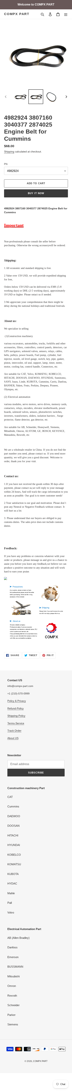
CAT (10, 796)
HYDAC (12, 883)
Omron (11, 985)
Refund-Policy (15, 708)
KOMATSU (14, 864)
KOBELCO (14, 854)
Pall (9, 902)
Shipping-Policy (16, 715)
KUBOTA (13, 874)
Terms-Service (15, 723)
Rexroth (12, 995)
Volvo (10, 912)
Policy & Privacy (16, 700)
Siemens (12, 1024)
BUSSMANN (15, 966)
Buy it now (36, 193)
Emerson (12, 957)
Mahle (11, 893)
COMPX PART (16, 14)
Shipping (9, 151)
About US (12, 738)
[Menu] (66, 14)
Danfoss (12, 947)
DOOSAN (13, 825)
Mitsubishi (13, 976)
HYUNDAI (13, 845)
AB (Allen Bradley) (18, 937)
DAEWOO (13, 816)
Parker (11, 1014)
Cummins (13, 806)
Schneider (13, 1005)
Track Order (14, 730)
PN (5, 164)
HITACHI (12, 835)
